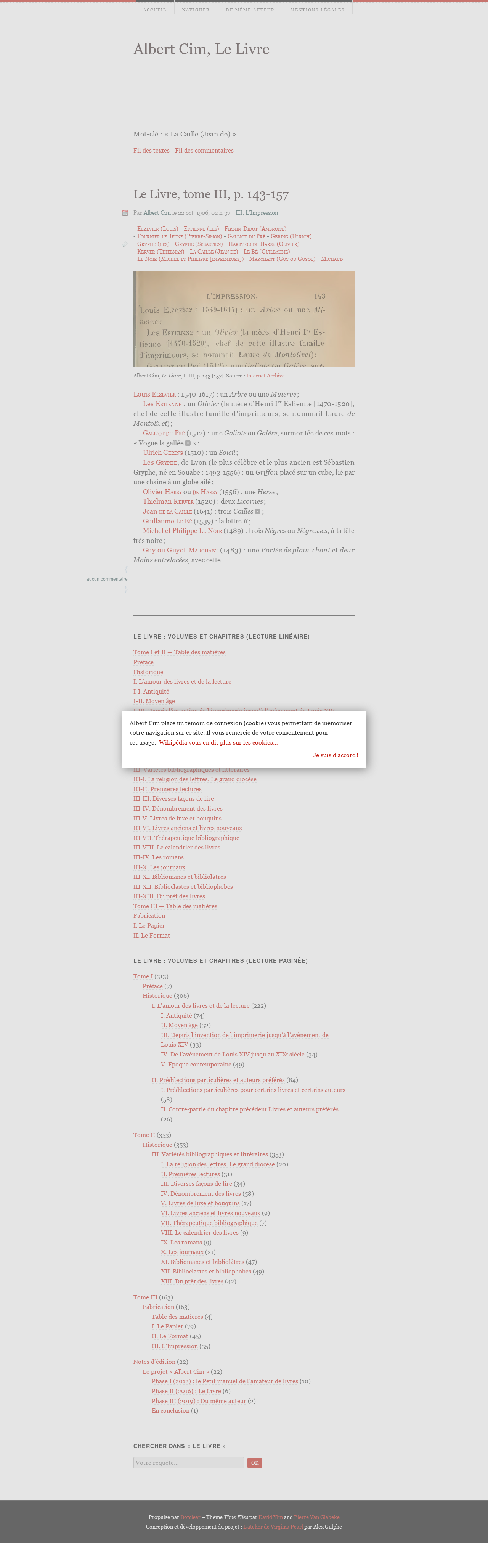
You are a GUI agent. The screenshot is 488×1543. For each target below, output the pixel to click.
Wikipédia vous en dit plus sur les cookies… (218, 742)
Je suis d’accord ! (335, 754)
